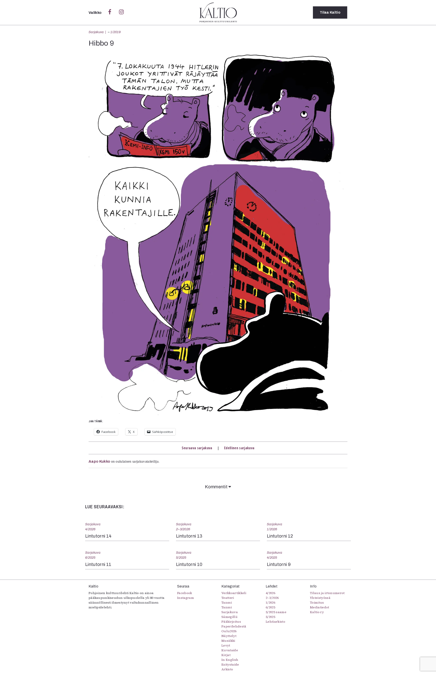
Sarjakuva (96, 32)
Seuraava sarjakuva (197, 447)
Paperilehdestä (233, 626)
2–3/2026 (183, 529)
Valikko (95, 13)
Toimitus (317, 602)
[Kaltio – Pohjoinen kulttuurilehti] (218, 12)
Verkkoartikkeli (233, 593)
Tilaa (330, 12)
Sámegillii (229, 617)
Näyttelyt (228, 636)
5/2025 (181, 557)
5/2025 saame (276, 612)
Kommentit (216, 486)
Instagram (185, 597)
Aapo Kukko (99, 461)
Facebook (184, 593)
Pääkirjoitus (231, 621)
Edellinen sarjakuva (239, 447)
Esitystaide (230, 664)
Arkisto (227, 669)
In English (229, 659)
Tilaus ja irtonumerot (327, 593)
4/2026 (90, 529)
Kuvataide (229, 650)
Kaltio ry (317, 612)
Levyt (225, 645)
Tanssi (226, 602)
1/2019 (115, 32)
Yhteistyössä (320, 597)
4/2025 (272, 557)
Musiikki (228, 640)
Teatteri (227, 597)
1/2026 (272, 529)
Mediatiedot (319, 607)
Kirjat (225, 655)
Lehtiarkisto (275, 621)
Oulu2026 (229, 631)
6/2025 (90, 557)
